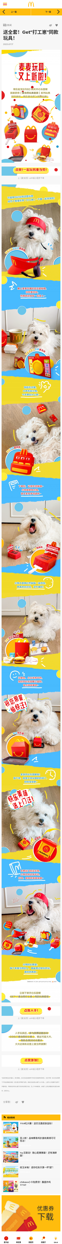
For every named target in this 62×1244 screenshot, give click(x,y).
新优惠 (18, 1242)
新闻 (7, 25)
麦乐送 (6, 1242)
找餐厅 (43, 1242)
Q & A (56, 1242)
